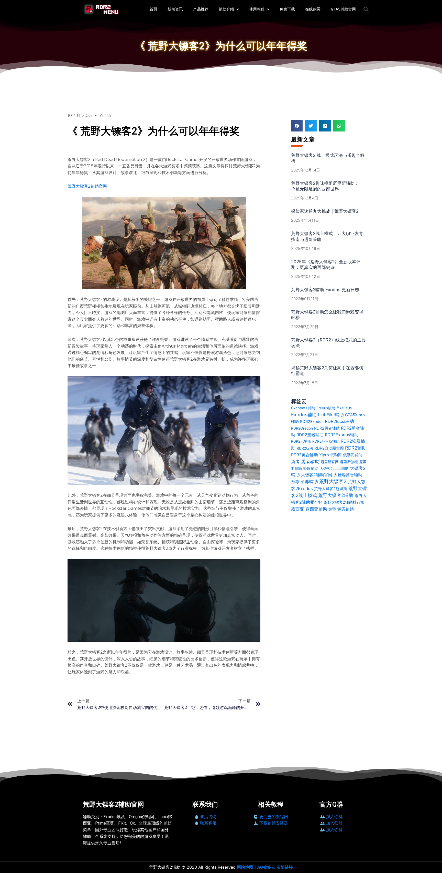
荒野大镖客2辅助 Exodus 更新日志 (325, 289)
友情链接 (285, 867)
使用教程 (256, 9)
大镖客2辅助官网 (316, 474)
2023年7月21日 (304, 355)
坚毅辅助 (310, 468)
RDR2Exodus (312, 421)
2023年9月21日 (304, 299)
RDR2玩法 (305, 448)
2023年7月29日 (304, 327)
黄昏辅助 (345, 509)
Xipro (324, 455)
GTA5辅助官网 (343, 9)
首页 (153, 9)
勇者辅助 (310, 461)
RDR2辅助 (356, 448)
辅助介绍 (226, 9)
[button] (366, 9)
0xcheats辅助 (303, 408)
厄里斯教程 (349, 462)
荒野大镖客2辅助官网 (87, 186)
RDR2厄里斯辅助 (325, 441)
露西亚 (297, 509)
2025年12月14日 (305, 170)
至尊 (295, 481)
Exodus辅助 (304, 414)
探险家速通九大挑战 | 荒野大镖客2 (325, 211)
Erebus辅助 (325, 408)
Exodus (344, 407)
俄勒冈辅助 (352, 454)
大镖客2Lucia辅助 (334, 468)
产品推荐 (200, 9)
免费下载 (287, 9)
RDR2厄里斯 (301, 441)
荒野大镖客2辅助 (335, 495)
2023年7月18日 (304, 383)
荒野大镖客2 (333, 481)
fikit (321, 414)
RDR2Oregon (302, 428)
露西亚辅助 (316, 509)
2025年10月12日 (305, 276)
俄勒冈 (336, 455)
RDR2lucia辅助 (339, 421)
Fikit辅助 (335, 414)
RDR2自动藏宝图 (329, 448)
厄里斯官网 (330, 462)
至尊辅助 (309, 481)
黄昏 (332, 509)
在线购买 (313, 9)
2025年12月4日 (304, 198)
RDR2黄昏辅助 (304, 454)
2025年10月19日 (305, 248)
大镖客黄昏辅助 (348, 474)
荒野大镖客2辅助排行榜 (344, 502)
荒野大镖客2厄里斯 (330, 488)
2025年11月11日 (305, 220)
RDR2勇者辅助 (327, 428)
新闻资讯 (175, 9)
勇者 (295, 461)
